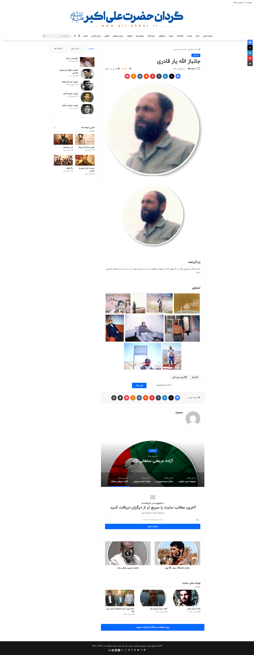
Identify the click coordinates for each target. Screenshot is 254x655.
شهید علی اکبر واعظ (70, 82)
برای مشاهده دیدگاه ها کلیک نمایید (152, 627)
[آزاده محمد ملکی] (185, 598)
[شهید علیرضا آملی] (87, 97)
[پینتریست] (152, 76)
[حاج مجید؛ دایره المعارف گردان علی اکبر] (119, 598)
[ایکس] (171, 76)
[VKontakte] (140, 76)
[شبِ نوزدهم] (63, 139)
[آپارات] (112, 650)
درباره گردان (96, 36)
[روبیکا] (109, 650)
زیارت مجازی (118, 36)
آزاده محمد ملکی (193, 609)
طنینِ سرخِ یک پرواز (86, 147)
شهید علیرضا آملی (70, 93)
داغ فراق (70, 168)
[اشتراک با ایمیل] (120, 397)
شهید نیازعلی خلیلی (70, 105)
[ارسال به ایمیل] (189, 69)
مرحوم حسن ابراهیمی (153, 461)
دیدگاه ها (58, 48)
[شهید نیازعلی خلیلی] (87, 109)
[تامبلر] (159, 76)
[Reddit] (146, 76)
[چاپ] (114, 397)
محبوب (91, 48)
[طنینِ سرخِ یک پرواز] (84, 139)
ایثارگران (162, 36)
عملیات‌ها (140, 36)
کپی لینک (139, 385)
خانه (197, 49)
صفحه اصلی (207, 36)
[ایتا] (115, 650)
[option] (152, 460)
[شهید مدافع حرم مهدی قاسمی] (87, 74)
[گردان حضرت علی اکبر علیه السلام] (127, 19)
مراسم (189, 36)
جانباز (194, 377)
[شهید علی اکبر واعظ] (87, 86)
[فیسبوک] (178, 76)
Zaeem (192, 69)
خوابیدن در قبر (72, 58)
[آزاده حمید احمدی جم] (152, 598)
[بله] (119, 650)
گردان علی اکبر (178, 377)
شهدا (171, 36)
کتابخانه (180, 36)
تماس (85, 36)
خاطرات (129, 36)
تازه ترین (75, 48)
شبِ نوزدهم (68, 147)
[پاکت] (127, 76)
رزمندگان (151, 36)
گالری (107, 36)
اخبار (197, 36)
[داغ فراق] (63, 160)
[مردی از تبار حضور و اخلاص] (84, 160)
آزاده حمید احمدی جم (158, 609)
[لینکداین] (165, 76)
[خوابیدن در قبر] (87, 62)
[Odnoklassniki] (133, 76)
